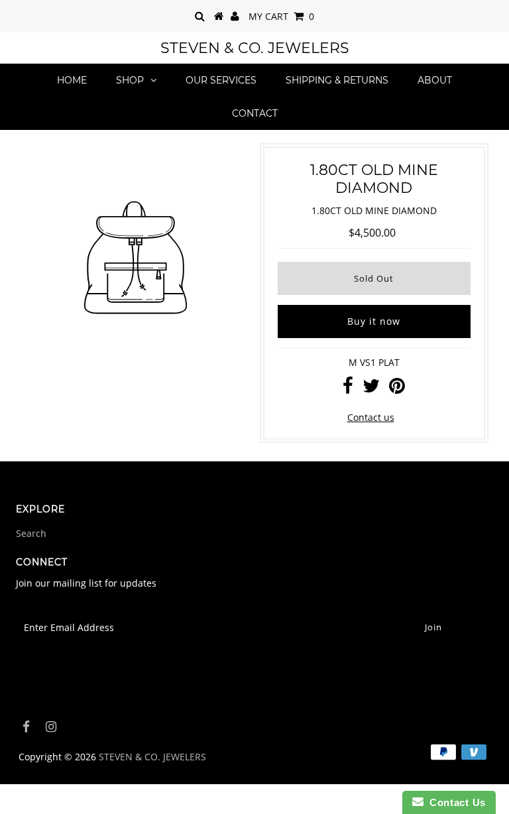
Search (31, 533)
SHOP (130, 80)
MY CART (281, 16)
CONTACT (255, 113)
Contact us (370, 417)
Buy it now (373, 321)
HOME (72, 80)
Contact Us (455, 802)
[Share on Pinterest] (397, 388)
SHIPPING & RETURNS (337, 80)
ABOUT (435, 80)
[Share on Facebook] (348, 388)
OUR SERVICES (221, 80)
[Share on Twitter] (371, 388)
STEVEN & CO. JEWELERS (254, 48)
